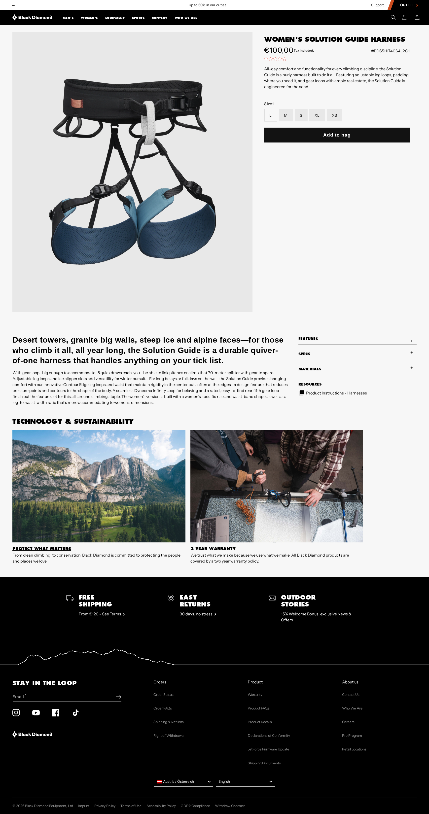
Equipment (115, 18)
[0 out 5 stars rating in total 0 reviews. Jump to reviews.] (276, 58)
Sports (138, 18)
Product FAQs (258, 708)
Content (159, 18)
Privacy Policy (104, 806)
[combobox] (183, 782)
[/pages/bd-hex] (13, 5)
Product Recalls (260, 722)
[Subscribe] (118, 696)
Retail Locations (354, 749)
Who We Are (186, 18)
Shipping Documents (264, 763)
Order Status (163, 694)
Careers (348, 722)
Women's (89, 18)
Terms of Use (131, 806)
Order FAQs (162, 708)
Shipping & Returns (168, 722)
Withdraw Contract (230, 806)
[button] (68, 17)
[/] (32, 17)
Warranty (255, 694)
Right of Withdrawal (168, 735)
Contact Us (350, 694)
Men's (68, 18)
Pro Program (352, 735)
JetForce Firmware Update (268, 749)
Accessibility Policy (161, 806)
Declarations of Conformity (269, 735)
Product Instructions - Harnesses (336, 392)
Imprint (83, 806)
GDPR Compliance (195, 806)
